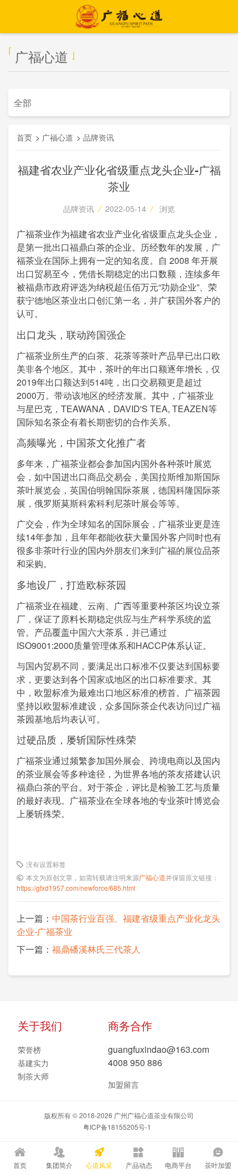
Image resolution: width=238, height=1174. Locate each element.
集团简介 (59, 1165)
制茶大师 (33, 1076)
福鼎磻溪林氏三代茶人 (96, 949)
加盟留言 (123, 1084)
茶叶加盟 (218, 1165)
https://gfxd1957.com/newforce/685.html (76, 887)
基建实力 (33, 1062)
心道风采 (99, 1165)
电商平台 (178, 1165)
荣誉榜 (29, 1049)
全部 (23, 102)
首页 (24, 137)
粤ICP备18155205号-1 (117, 1126)
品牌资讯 (98, 137)
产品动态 (139, 1165)
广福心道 (57, 137)
